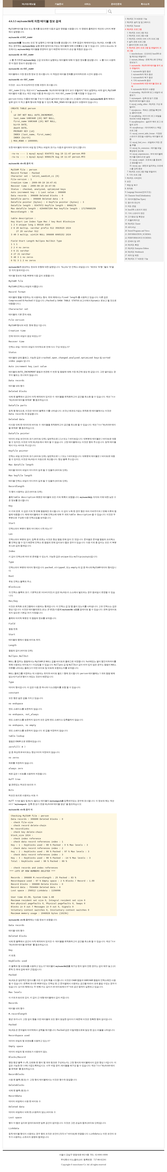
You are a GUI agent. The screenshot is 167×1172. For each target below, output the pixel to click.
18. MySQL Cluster (132, 224)
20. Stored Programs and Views (137, 231)
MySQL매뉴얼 (29, 4)
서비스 (87, 4)
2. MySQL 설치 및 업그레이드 (138, 22)
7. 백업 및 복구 (131, 185)
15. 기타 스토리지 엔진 (134, 213)
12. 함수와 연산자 (132, 203)
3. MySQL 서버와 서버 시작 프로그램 (143, 39)
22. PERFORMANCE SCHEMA (138, 238)
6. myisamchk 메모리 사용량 (143, 89)
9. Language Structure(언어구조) (138, 192)
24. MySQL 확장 (132, 245)
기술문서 (59, 4)
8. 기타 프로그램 (134, 175)
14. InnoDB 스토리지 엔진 (136, 210)
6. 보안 (128, 182)
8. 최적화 (129, 189)
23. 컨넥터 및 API (132, 241)
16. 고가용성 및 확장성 (134, 217)
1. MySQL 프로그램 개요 (137, 33)
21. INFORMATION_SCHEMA (138, 234)
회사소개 (145, 4)
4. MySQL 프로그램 (133, 29)
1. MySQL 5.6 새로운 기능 (136, 19)
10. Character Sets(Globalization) (138, 196)
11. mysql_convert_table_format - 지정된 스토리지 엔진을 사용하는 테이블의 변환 (146, 136)
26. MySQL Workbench (134, 252)
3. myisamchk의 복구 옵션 (142, 78)
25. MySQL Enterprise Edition (137, 248)
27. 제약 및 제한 (132, 255)
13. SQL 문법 (130, 206)
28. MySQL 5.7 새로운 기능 (136, 259)
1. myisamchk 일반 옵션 (141, 71)
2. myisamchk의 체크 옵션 (142, 74)
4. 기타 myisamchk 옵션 (141, 80)
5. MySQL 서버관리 (133, 178)
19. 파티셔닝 (130, 227)
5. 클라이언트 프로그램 (137, 45)
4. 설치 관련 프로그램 (136, 42)
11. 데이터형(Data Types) (135, 199)
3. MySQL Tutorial (132, 26)
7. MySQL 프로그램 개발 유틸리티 (142, 172)
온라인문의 (116, 4)
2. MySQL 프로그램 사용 (137, 36)
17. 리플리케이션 (132, 220)
